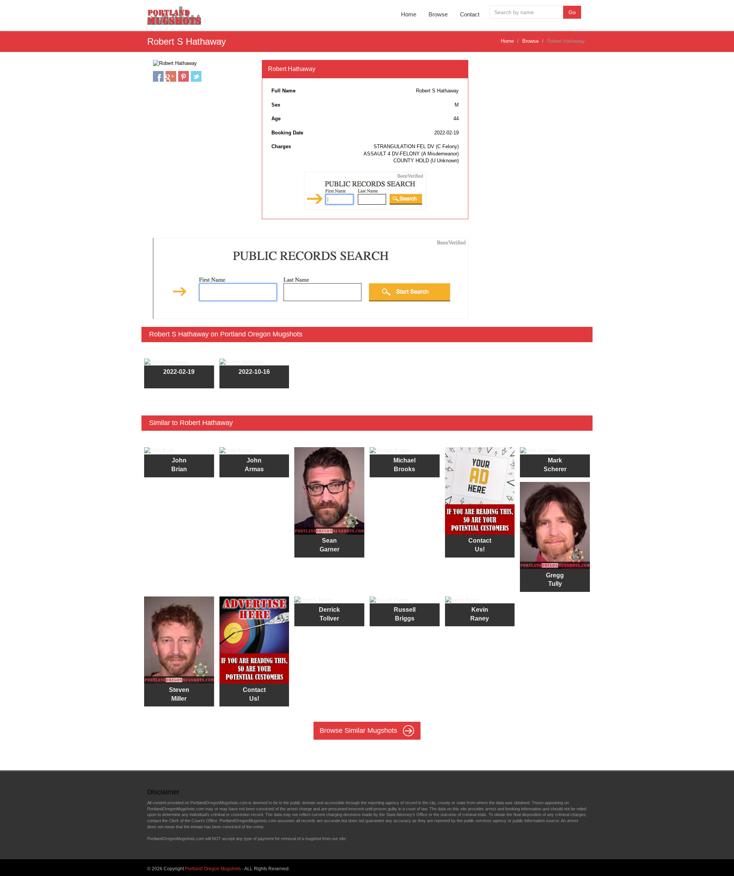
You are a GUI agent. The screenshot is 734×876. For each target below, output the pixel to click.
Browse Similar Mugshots (359, 730)
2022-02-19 (179, 372)
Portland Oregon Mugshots (213, 868)
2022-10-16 (254, 372)
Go (572, 12)
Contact (469, 14)
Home (408, 14)
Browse (438, 14)
